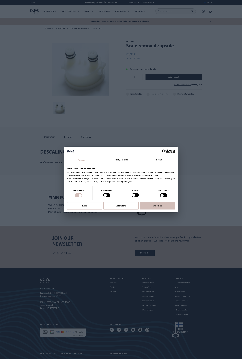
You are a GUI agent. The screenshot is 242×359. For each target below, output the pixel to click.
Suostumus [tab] (83, 160)
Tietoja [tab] (159, 160)
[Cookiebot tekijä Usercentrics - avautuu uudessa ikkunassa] (164, 151)
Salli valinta (121, 206)
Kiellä (84, 206)
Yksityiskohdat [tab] (121, 160)
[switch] (106, 195)
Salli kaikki (157, 206)
